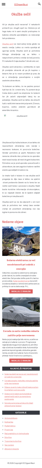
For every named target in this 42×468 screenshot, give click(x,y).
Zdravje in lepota (11, 449)
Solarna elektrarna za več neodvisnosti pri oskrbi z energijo (21, 264)
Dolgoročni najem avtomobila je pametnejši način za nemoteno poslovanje (17, 396)
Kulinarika (8, 422)
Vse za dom (9, 445)
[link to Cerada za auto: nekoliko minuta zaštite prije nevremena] (21, 312)
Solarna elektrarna (21, 281)
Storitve (8, 437)
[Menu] (3, 4)
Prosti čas (8, 430)
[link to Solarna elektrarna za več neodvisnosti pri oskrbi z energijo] (21, 241)
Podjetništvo (9, 426)
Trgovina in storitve (12, 441)
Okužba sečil (7, 44)
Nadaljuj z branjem (21, 291)
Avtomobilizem (10, 418)
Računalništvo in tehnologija (16, 434)
